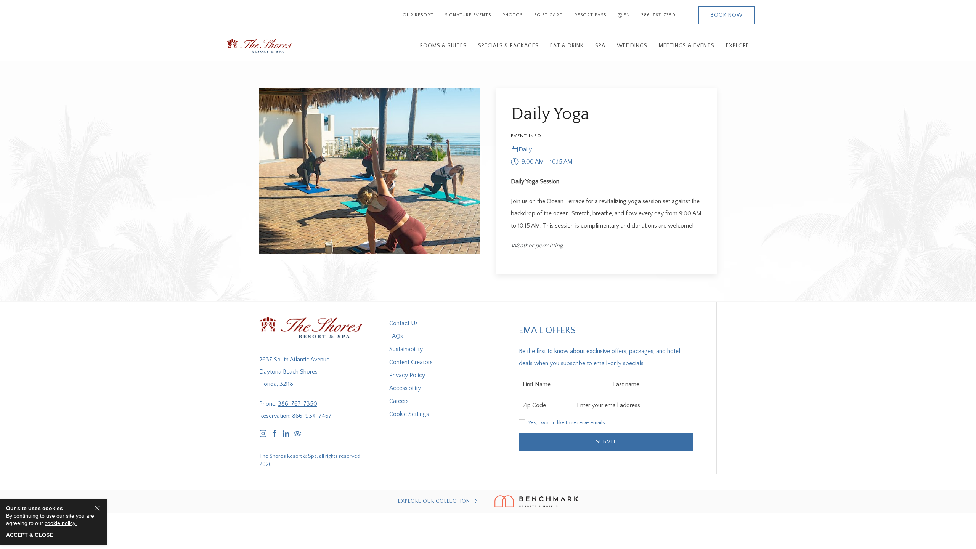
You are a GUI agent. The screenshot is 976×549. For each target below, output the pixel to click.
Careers (399, 401)
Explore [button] (737, 46)
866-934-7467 (312, 416)
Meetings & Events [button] (686, 46)
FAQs (396, 336)
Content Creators (411, 362)
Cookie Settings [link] (409, 414)
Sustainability (406, 349)
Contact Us (403, 323)
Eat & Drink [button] (567, 46)
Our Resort (418, 15)
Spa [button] (600, 46)
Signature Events (468, 15)
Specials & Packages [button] (508, 46)
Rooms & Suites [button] (443, 46)
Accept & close (29, 535)
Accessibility (405, 388)
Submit (606, 442)
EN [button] (627, 15)
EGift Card (548, 15)
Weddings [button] (632, 46)
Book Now (727, 15)
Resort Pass (590, 15)
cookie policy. (61, 523)
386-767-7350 (658, 15)
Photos (512, 15)
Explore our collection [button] (435, 501)
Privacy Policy (407, 375)
